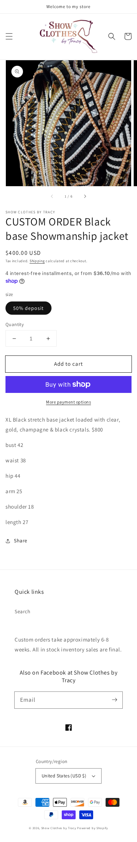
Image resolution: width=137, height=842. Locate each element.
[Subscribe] (114, 700)
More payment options (68, 402)
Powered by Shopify (92, 828)
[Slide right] (85, 196)
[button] (9, 36)
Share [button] (20, 540)
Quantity (14, 324)
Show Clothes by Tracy (58, 828)
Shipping (37, 261)
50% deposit (28, 308)
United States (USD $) (64, 776)
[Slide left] (52, 196)
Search (23, 611)
